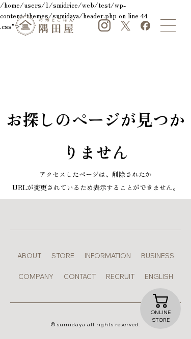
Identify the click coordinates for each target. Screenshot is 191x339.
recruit (120, 276)
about (29, 256)
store (62, 256)
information (108, 256)
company (35, 276)
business (157, 256)
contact (80, 276)
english (159, 276)
